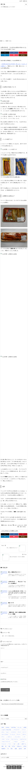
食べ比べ (24, 526)
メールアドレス (4, 667)
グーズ (19, 732)
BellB (3, 727)
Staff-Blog (13, 727)
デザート (24, 734)
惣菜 (18, 526)
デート (3, 736)
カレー (7, 732)
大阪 (9, 746)
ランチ (23, 741)
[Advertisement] (14, 24)
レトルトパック (20, 525)
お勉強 (24, 727)
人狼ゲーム (23, 743)
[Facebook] (14, 53)
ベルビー (16, 741)
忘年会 (24, 746)
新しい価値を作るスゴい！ (14, 572)
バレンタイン (18, 736)
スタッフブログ (5, 734)
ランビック (4, 743)
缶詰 (21, 526)
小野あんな (19, 746)
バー (24, 736)
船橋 (16, 748)
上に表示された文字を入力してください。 (10, 681)
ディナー (19, 734)
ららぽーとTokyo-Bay (6, 729)
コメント (2, 648)
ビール (7, 739)
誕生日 (20, 748)
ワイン (9, 743)
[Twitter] (5, 53)
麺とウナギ (11, 602)
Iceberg (7, 727)
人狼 (18, 743)
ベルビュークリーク (6, 741)
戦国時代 (3, 748)
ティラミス (12, 734)
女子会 (13, 746)
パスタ (3, 739)
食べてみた (10, 525)
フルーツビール (14, 739)
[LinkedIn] (5, 55)
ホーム (3, 40)
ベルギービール (23, 739)
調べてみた (9, 40)
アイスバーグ (16, 729)
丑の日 (25, 525)
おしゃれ (19, 727)
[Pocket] (14, 55)
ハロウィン (9, 736)
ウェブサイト (3, 673)
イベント (24, 729)
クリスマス (13, 732)
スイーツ (24, 732)
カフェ (3, 732)
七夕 (14, 743)
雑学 (25, 748)
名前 (2, 661)
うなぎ (15, 525)
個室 (2, 746)
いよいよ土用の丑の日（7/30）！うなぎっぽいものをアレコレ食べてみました (17, 592)
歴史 (12, 748)
